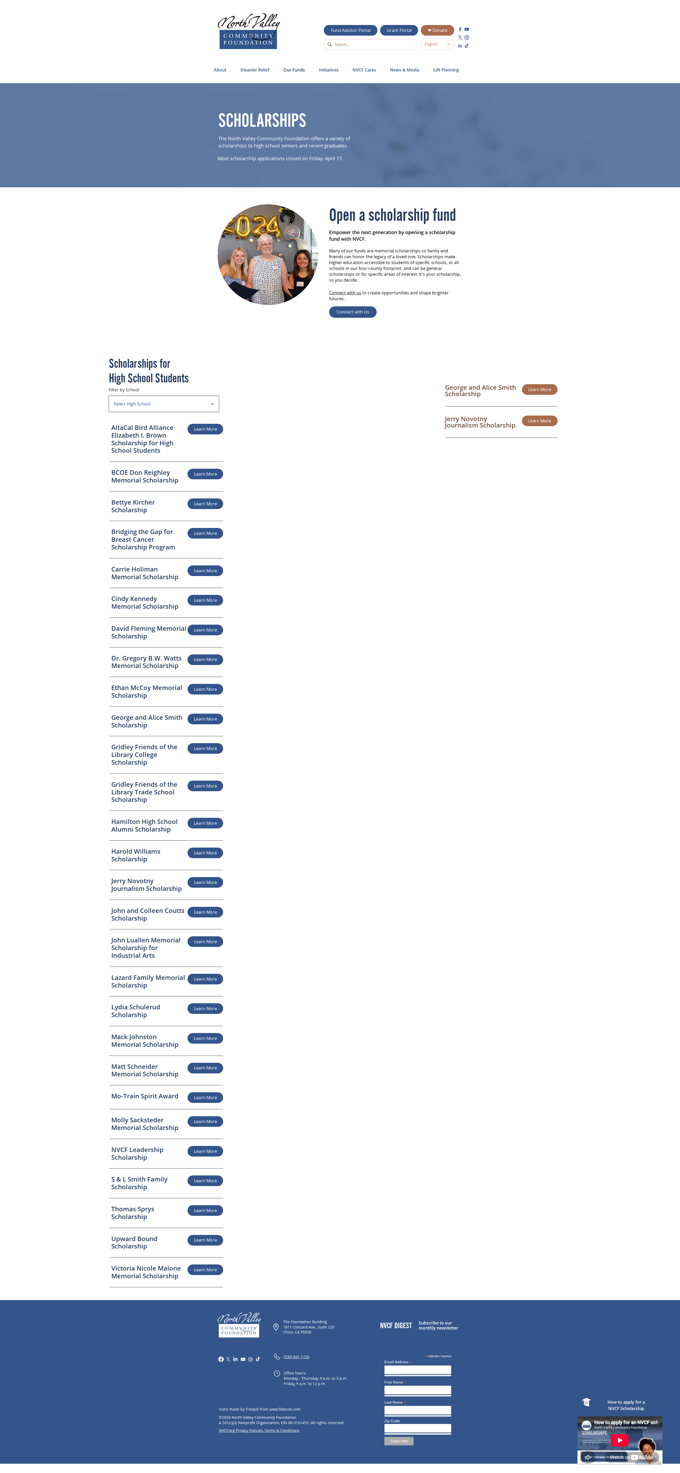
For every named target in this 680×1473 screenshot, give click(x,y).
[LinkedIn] (235, 1359)
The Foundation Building (305, 1321)
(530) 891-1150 (296, 1356)
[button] (257, 69)
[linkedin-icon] (460, 46)
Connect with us (345, 293)
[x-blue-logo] (460, 37)
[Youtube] (243, 1359)
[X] (228, 1359)
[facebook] (460, 29)
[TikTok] (258, 1359)
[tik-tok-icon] (467, 46)
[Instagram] (250, 1359)
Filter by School (124, 390)
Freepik (252, 1409)
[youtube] (467, 29)
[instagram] (467, 37)
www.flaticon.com (284, 1409)
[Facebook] (221, 1359)
